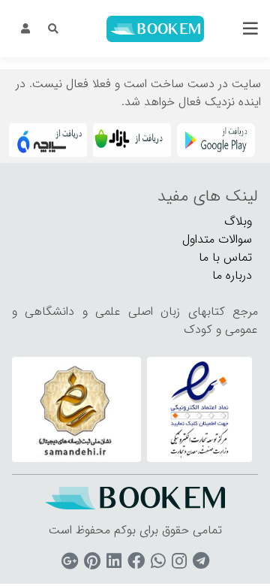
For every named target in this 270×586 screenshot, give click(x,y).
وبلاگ (238, 221)
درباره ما (232, 275)
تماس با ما (225, 257)
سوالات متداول (217, 239)
